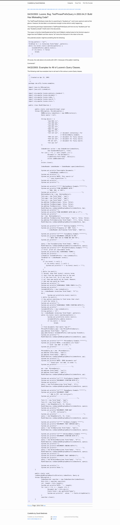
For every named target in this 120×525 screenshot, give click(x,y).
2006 (43, 9)
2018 (76, 9)
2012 (59, 9)
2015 (68, 9)
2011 (57, 9)
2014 (65, 9)
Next (44, 505)
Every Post (78, 3)
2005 (40, 9)
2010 (54, 9)
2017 (73, 9)
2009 (51, 9)
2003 (34, 9)
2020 (79, 9)
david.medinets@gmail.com (34, 519)
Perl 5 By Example (88, 3)
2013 (62, 9)
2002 (31, 9)
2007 (45, 9)
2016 (71, 9)
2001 (28, 9)
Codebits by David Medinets (36, 3)
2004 (37, 9)
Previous (29, 505)
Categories (70, 3)
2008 (48, 9)
